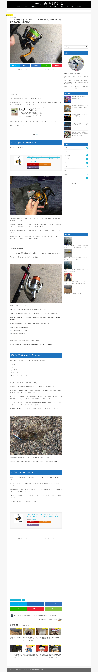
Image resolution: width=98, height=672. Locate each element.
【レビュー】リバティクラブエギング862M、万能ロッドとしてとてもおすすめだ (30, 109)
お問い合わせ (78, 6)
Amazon (44, 164)
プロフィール (19, 6)
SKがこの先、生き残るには (49, 3)
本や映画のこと (34, 6)
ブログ (26, 6)
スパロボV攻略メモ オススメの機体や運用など (80, 97)
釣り (50, 6)
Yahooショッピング (32, 167)
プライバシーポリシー (14, 669)
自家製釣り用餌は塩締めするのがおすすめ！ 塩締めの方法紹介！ (80, 106)
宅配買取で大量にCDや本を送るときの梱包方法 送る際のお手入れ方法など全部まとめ (80, 133)
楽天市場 (32, 164)
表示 (37, 134)
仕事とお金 (56, 6)
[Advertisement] (22, 81)
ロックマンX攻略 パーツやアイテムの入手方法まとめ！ (80, 115)
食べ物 (67, 6)
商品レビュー (13, 599)
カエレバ (33, 161)
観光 (62, 6)
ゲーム (40, 6)
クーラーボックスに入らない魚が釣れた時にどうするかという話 (80, 124)
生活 (46, 6)
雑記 (72, 6)
